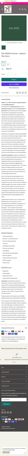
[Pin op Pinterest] (20, 93)
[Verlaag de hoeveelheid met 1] (7, 74)
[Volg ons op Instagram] (8, 412)
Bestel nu (14, 79)
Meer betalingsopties (14, 87)
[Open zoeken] (19, 9)
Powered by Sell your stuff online (8, 428)
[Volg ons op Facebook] (2, 412)
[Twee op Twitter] (23, 93)
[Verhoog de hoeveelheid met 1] (15, 74)
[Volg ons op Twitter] (5, 412)
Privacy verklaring (11, 449)
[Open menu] (2, 9)
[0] (25, 9)
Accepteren (6, 452)
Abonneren (6, 404)
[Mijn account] (22, 9)
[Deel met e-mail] (26, 93)
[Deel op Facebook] (17, 93)
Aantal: (3, 74)
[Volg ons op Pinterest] (11, 412)
